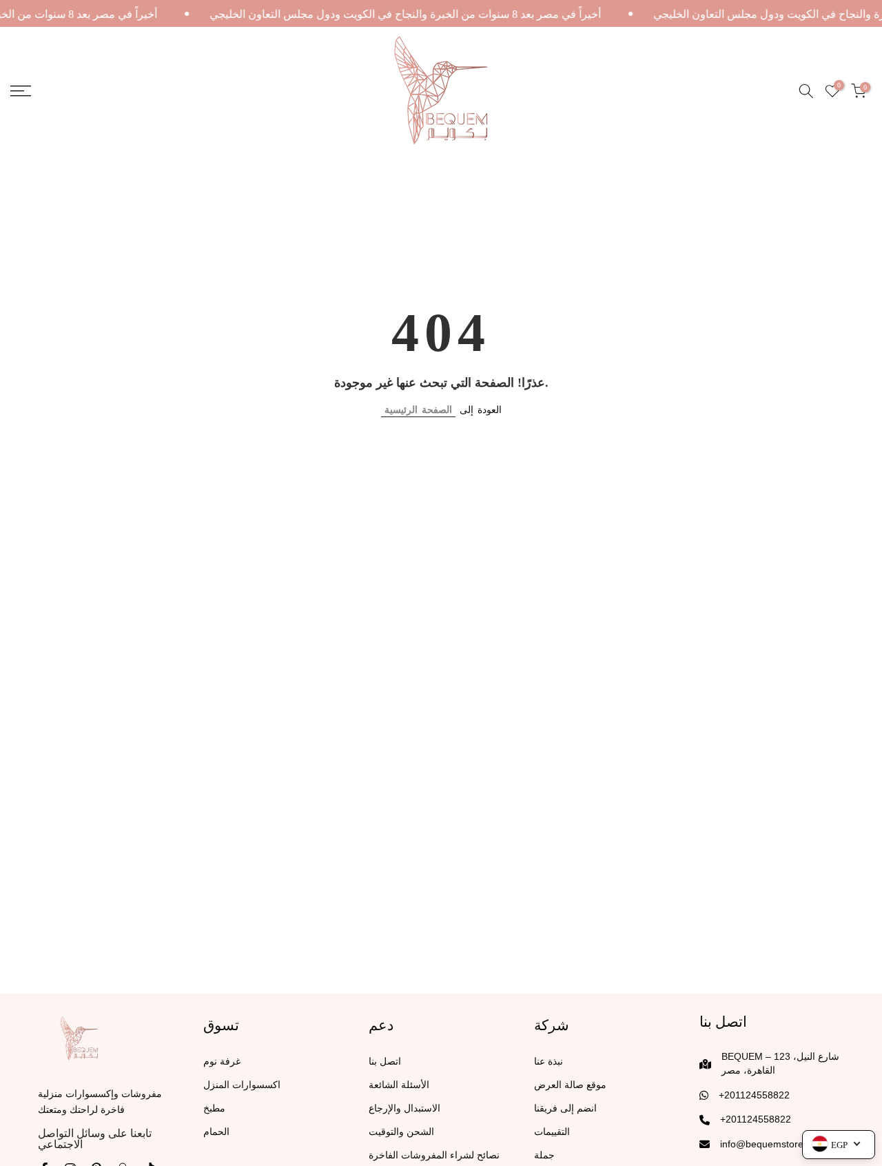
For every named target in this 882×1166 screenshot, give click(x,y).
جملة (544, 1155)
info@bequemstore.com (772, 1143)
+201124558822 (754, 1094)
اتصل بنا (385, 1061)
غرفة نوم (221, 1061)
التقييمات (552, 1132)
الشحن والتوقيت (401, 1132)
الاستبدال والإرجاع (404, 1108)
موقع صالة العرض (570, 1085)
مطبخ (214, 1108)
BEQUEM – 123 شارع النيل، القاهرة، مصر (780, 1063)
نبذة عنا (548, 1061)
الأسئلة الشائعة (399, 1085)
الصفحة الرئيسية (418, 410)
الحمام (216, 1132)
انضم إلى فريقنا (565, 1108)
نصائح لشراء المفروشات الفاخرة (434, 1155)
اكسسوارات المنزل (241, 1085)
